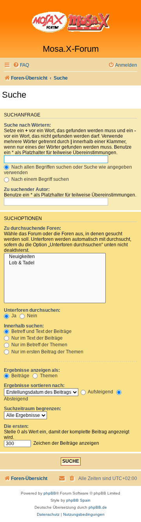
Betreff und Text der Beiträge (41, 331)
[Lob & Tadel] (55, 263)
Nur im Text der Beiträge (36, 338)
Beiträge (19, 375)
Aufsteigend (100, 392)
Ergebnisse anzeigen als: (32, 370)
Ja (13, 315)
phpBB (49, 493)
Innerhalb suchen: (24, 326)
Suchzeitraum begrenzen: (32, 408)
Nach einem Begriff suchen (39, 179)
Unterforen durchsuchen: (32, 310)
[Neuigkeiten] (55, 257)
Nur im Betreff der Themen (38, 344)
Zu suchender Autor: (27, 189)
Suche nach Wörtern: (27, 125)
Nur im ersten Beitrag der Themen (46, 352)
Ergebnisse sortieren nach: (34, 385)
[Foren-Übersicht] (70, 22)
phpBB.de (98, 507)
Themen (48, 375)
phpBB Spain (78, 500)
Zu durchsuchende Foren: (32, 228)
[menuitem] (21, 65)
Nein (31, 315)
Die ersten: (16, 426)
